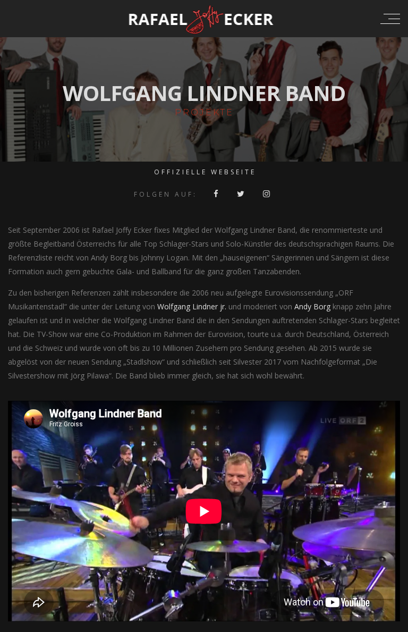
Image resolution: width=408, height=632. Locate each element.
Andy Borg (312, 306)
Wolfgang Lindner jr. (191, 306)
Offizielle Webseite (205, 171)
